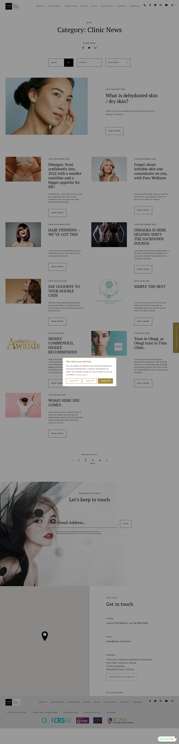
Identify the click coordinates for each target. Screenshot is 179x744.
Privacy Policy (82, 375)
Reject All (90, 381)
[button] (167, 739)
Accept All (105, 381)
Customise (73, 381)
